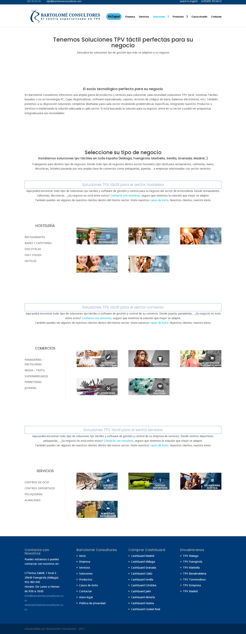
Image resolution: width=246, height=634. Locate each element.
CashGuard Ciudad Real (145, 609)
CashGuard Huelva (142, 603)
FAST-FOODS (33, 255)
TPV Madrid (190, 591)
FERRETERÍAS (33, 382)
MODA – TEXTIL (35, 370)
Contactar (216, 16)
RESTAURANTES (35, 237)
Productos (178, 16)
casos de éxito (159, 200)
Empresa (130, 16)
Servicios (144, 16)
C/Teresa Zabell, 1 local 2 (40, 573)
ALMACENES (33, 500)
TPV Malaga (190, 556)
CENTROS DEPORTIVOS (40, 488)
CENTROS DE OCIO (37, 482)
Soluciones (159, 16)
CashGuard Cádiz (141, 573)
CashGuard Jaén (141, 591)
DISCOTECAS (33, 249)
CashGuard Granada (143, 567)
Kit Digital (114, 16)
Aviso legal (86, 597)
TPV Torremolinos (194, 579)
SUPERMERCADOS (36, 376)
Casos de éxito (199, 16)
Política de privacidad (92, 603)
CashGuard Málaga (143, 561)
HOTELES (31, 261)
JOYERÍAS (30, 388)
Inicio (82, 556)
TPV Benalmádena (194, 573)
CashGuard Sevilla (142, 579)
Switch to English (189, 1)
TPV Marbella (191, 567)
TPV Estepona (192, 585)
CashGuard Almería (143, 597)
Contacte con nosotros (125, 195)
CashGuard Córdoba (143, 585)
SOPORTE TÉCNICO (211, 1)
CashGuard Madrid (142, 556)
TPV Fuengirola (192, 561)
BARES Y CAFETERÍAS (38, 243)
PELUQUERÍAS (34, 494)
